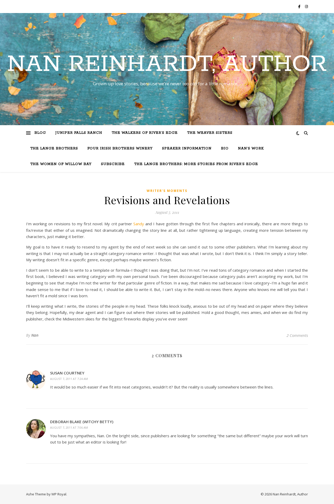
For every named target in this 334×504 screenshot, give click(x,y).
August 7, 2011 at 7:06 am (69, 427)
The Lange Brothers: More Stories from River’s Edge (196, 164)
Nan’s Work (251, 148)
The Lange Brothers (54, 148)
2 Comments (297, 335)
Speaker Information (187, 148)
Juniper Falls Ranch (78, 133)
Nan (35, 335)
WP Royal (58, 494)
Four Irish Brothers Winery (120, 148)
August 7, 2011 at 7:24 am (69, 379)
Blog (40, 133)
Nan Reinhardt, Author (167, 64)
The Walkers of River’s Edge (145, 133)
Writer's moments (167, 191)
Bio (225, 148)
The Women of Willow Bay (61, 164)
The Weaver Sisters (209, 133)
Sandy (139, 223)
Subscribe (113, 164)
